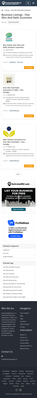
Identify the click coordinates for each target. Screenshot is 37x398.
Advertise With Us (26, 346)
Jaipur (19, 378)
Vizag (22, 386)
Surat (33, 383)
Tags (21, 319)
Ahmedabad (6, 371)
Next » (18, 174)
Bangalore (14, 371)
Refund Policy (24, 349)
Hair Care (20, 62)
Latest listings (24, 324)
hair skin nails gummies (10, 280)
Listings (6, 10)
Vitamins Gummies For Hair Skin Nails (14, 284)
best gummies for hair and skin (12, 287)
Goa (22, 376)
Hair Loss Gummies (8, 274)
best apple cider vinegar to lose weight (14, 297)
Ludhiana (18, 381)
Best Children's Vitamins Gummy (12, 293)
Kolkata (4, 381)
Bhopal (21, 371)
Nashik (12, 383)
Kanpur (25, 378)
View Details (28, 67)
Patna (17, 383)
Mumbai (32, 381)
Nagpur (5, 383)
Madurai (25, 381)
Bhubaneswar (30, 371)
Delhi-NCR (30, 373)
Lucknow (11, 381)
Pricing (22, 327)
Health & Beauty (14, 110)
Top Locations (24, 313)
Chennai (14, 373)
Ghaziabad (16, 376)
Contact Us (23, 337)
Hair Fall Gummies (8, 270)
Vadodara (16, 386)
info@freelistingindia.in (9, 359)
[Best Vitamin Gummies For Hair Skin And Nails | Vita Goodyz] (9, 131)
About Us (23, 335)
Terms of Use (24, 340)
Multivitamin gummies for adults (12, 290)
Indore (14, 378)
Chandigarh (6, 373)
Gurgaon (28, 376)
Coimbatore (21, 373)
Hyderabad (6, 378)
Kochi (31, 378)
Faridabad (8, 376)
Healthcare (13, 62)
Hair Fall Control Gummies (10, 277)
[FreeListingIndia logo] (11, 3)
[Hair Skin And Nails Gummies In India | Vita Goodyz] (9, 79)
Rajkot (28, 383)
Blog (21, 316)
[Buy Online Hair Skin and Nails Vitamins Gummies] (9, 37)
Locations (23, 321)
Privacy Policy (24, 343)
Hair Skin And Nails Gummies (11, 267)
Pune (22, 383)
